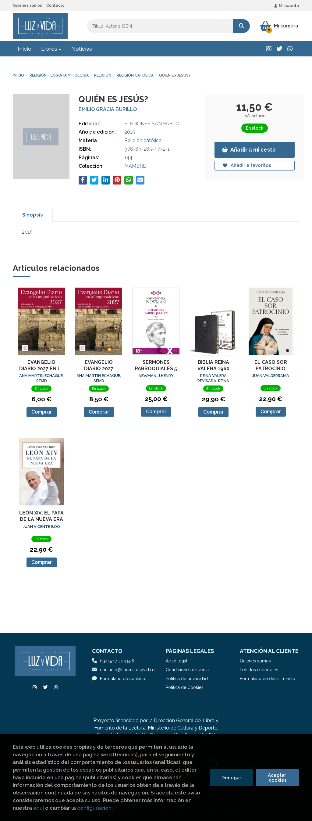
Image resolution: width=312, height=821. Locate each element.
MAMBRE (135, 166)
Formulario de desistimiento (267, 678)
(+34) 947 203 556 (117, 660)
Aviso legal (176, 660)
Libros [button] (49, 48)
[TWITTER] (279, 48)
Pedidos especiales (259, 669)
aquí (38, 808)
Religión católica (135, 75)
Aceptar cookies (277, 778)
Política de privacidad (187, 678)
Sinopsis (32, 215)
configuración (94, 808)
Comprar (41, 412)
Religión (102, 75)
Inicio (18, 75)
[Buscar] (241, 26)
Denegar (231, 777)
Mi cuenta (289, 5)
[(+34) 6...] (290, 48)
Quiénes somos (27, 5)
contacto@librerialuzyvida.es (128, 669)
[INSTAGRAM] (268, 48)
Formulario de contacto (123, 678)
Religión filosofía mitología (59, 75)
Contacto (55, 5)
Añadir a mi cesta (253, 149)
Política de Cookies (185, 687)
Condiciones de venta (187, 669)
